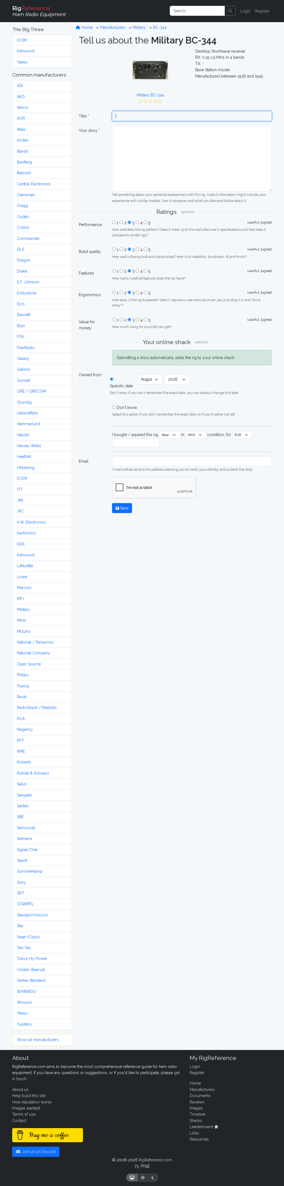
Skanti (22, 860)
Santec (23, 806)
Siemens (24, 838)
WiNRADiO (26, 991)
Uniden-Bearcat (31, 969)
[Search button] (230, 11)
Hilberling (25, 467)
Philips (23, 675)
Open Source (29, 664)
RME (21, 751)
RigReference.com (155, 1160)
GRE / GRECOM (31, 391)
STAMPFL (25, 904)
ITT (20, 489)
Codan (23, 216)
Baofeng (24, 162)
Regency (25, 729)
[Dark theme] (153, 1177)
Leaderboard (202, 1126)
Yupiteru (24, 1024)
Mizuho (23, 631)
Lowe (22, 577)
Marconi (24, 587)
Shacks (196, 1120)
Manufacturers (112, 27)
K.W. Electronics (31, 522)
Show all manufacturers (38, 1040)
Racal (22, 697)
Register (262, 11)
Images (196, 1108)
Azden (23, 140)
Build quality (90, 251)
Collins (23, 227)
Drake (22, 271)
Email (83, 461)
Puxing (23, 686)
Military (23, 609)
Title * (84, 116)
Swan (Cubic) (28, 937)
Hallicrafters (27, 413)
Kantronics (26, 533)
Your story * (89, 130)
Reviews (197, 1102)
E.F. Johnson (28, 282)
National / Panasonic (35, 642)
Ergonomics (90, 295)
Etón (21, 326)
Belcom (24, 173)
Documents (200, 1095)
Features (86, 273)
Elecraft (23, 314)
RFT (20, 740)
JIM (20, 500)
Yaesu (22, 62)
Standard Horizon (32, 915)
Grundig (24, 402)
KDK (21, 544)
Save (123, 508)
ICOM (22, 40)
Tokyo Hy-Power (32, 958)
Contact (19, 1120)
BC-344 (160, 27)
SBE (20, 816)
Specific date (121, 386)
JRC (20, 511)
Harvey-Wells (29, 446)
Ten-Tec (24, 948)
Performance (90, 224)
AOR (21, 118)
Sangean (24, 795)
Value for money (87, 325)
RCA (21, 718)
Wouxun (24, 1002)
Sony (21, 882)
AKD (21, 96)
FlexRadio (26, 347)
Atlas (21, 129)
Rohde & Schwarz (33, 773)
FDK (20, 336)
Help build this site (28, 1095)
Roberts (24, 762)
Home (86, 27)
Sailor (22, 784)
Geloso (23, 369)
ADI (20, 85)
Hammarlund (28, 424)
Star (20, 926)
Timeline (197, 1114)
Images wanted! (26, 1108)
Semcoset (26, 828)
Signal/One (27, 849)
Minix (21, 620)
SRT (20, 893)
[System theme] (132, 1177)
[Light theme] (143, 1177)
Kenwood (25, 51)
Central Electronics (34, 184)
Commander (28, 238)
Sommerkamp (29, 871)
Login (245, 11)
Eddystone (26, 293)
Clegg (22, 205)
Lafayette (25, 565)
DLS (20, 249)
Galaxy (23, 358)
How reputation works (32, 1102)
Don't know (127, 407)
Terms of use (24, 1114)
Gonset (23, 380)
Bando (23, 151)
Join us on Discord (38, 1151)
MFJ (20, 598)
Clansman (26, 195)
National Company (33, 653)
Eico (21, 304)
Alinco (22, 107)
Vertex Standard (31, 980)
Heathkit (24, 456)
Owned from (90, 375)
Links (194, 1133)
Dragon (23, 260)
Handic (23, 435)
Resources (199, 1139)
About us (20, 1089)
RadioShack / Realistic (37, 707)
